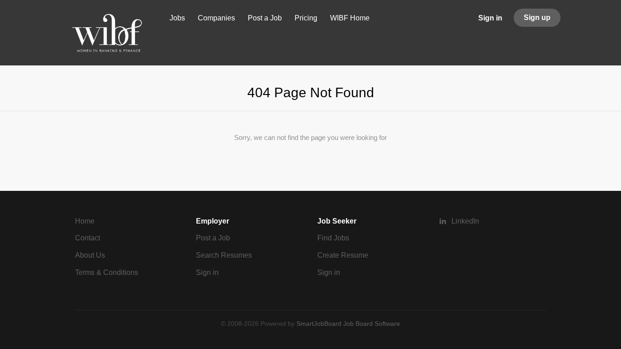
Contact (87, 238)
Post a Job (213, 238)
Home (85, 221)
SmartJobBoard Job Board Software (348, 323)
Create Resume (342, 255)
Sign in (490, 18)
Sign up (537, 17)
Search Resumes (224, 255)
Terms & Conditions (106, 272)
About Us (90, 255)
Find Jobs (333, 238)
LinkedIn (465, 221)
